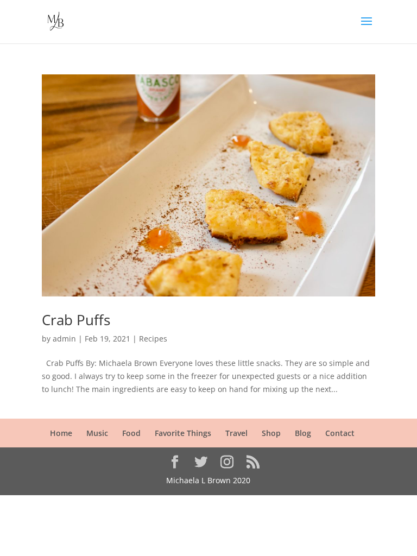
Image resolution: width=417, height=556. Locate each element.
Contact (340, 433)
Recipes (153, 338)
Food (131, 433)
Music (97, 433)
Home (61, 433)
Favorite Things (183, 433)
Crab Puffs (76, 320)
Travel (236, 433)
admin (64, 338)
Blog (303, 433)
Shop (271, 433)
